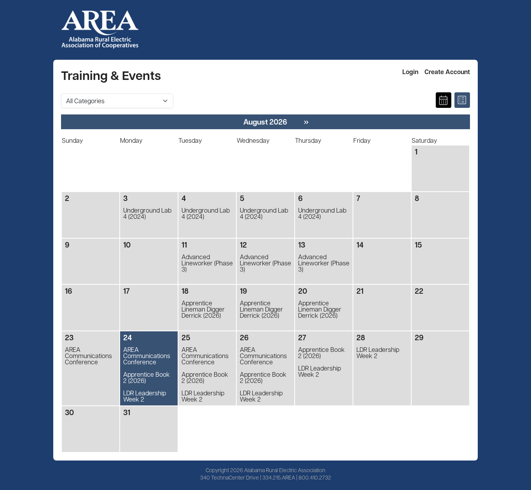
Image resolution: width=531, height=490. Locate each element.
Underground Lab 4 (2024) (147, 213)
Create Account (447, 72)
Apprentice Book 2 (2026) (146, 377)
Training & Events (111, 75)
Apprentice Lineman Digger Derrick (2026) (203, 309)
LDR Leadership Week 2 (144, 396)
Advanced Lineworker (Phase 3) (207, 263)
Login (410, 72)
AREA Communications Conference (88, 355)
